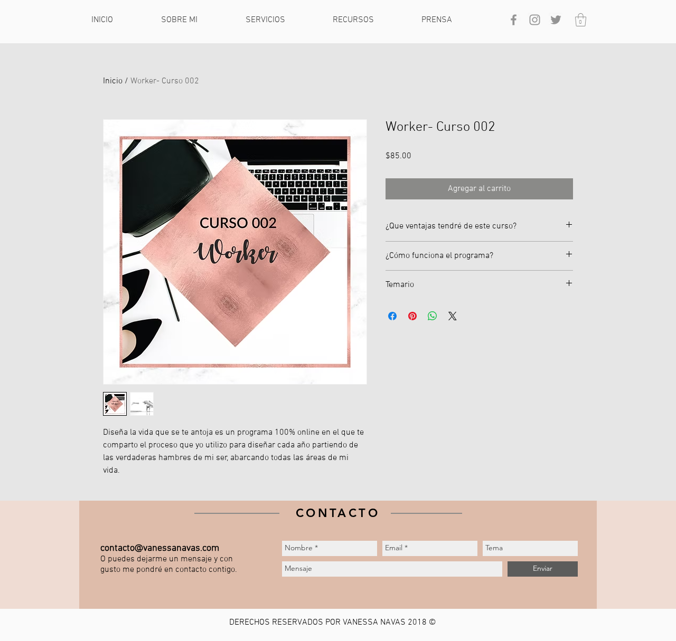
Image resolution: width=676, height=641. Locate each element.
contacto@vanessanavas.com (159, 548)
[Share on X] (452, 316)
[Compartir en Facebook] (392, 316)
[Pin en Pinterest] (412, 316)
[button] (195, 20)
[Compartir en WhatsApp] (432, 316)
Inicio (113, 81)
